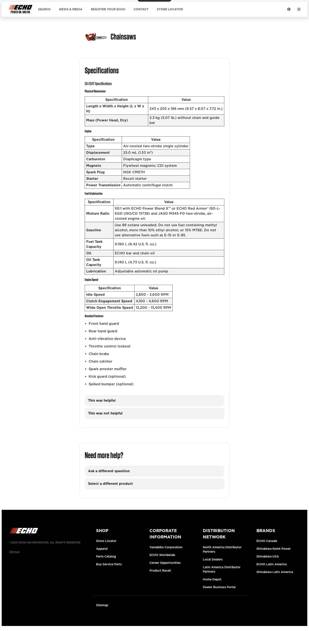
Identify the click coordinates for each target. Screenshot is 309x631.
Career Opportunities (165, 562)
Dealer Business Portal (219, 587)
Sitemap (102, 605)
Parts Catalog (106, 556)
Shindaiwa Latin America (274, 572)
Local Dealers (213, 559)
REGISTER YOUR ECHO (108, 9)
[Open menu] (299, 9)
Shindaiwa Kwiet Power (273, 548)
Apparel (102, 548)
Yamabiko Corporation (165, 547)
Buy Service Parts (109, 564)
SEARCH (44, 9)
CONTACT (141, 9)
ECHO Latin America (271, 564)
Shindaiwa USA (267, 556)
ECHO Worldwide (162, 555)
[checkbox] (154, 400)
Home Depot (212, 579)
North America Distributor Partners (222, 549)
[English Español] (289, 9)
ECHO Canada (266, 541)
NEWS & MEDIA (70, 9)
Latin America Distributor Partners (221, 569)
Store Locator (106, 541)
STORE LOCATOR (170, 9)
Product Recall (160, 570)
